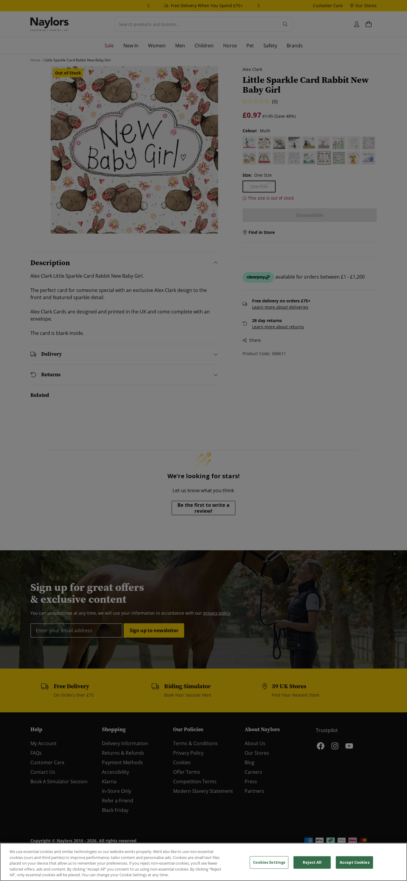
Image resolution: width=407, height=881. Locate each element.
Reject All (312, 862)
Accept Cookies (354, 862)
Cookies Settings (269, 862)
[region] (203, 862)
